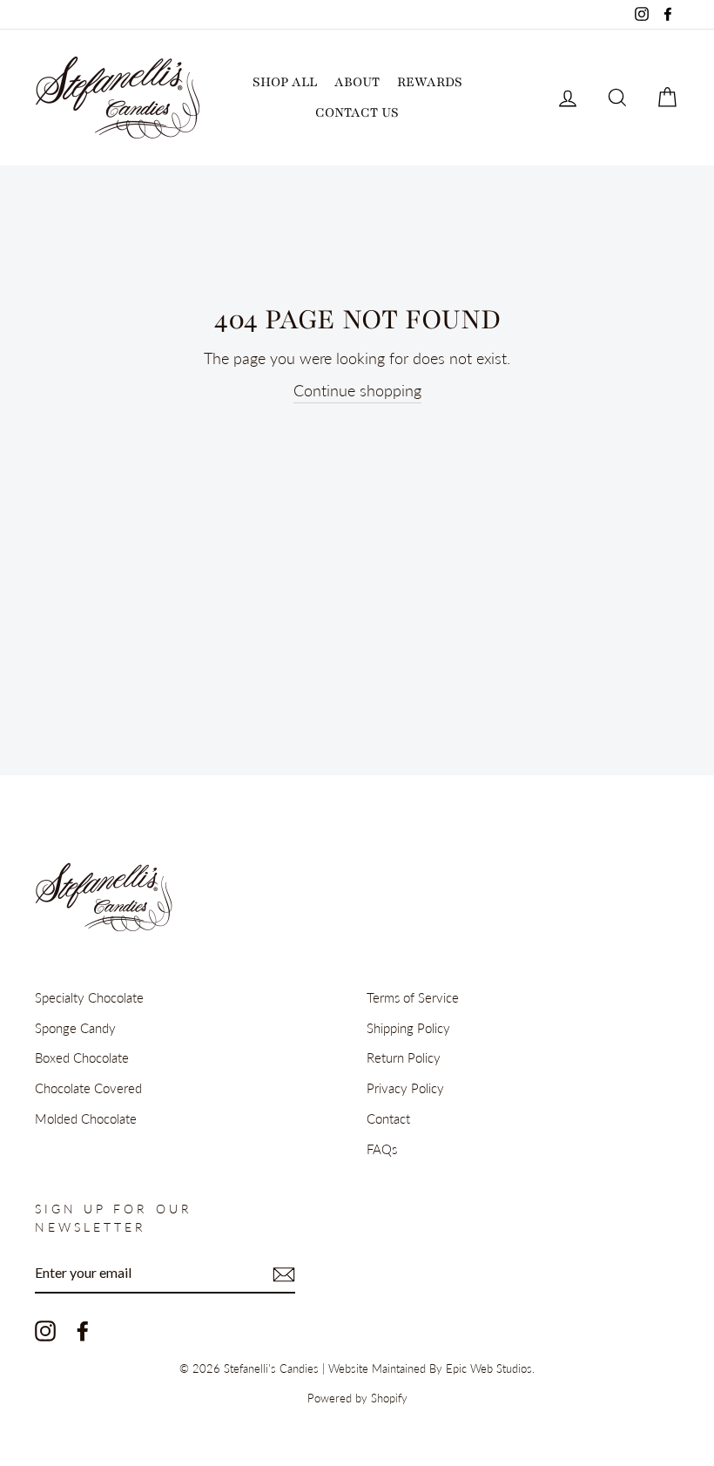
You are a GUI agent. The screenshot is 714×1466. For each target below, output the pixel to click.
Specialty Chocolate (89, 997)
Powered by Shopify (357, 1398)
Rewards (429, 82)
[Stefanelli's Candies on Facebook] (82, 1330)
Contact (388, 1118)
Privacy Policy (405, 1088)
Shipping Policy (408, 1028)
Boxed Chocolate (82, 1057)
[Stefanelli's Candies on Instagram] (45, 1330)
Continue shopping (357, 390)
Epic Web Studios (489, 1368)
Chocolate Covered (88, 1088)
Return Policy (404, 1057)
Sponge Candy (75, 1028)
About (357, 82)
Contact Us (357, 112)
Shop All (285, 82)
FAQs (382, 1149)
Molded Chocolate (86, 1118)
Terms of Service (413, 997)
